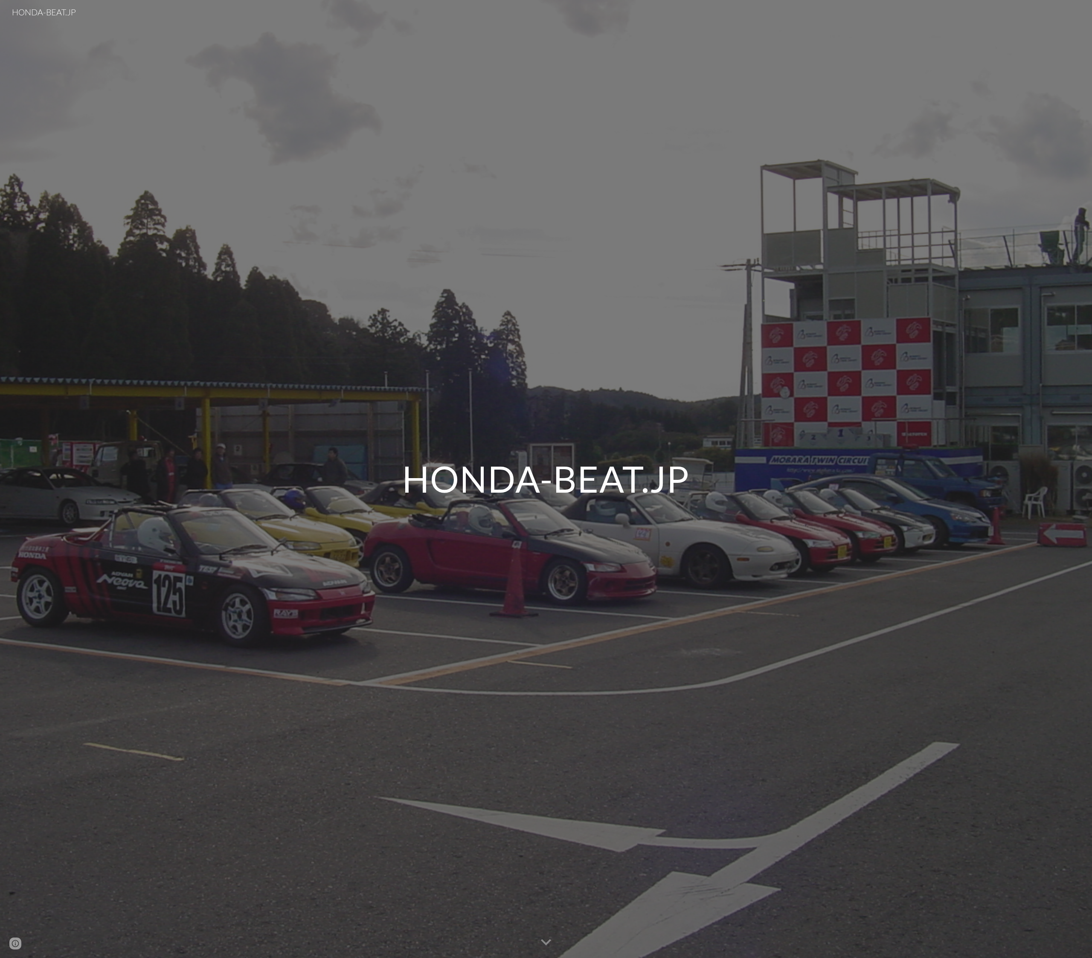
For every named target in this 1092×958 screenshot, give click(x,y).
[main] (546, 478)
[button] (546, 942)
